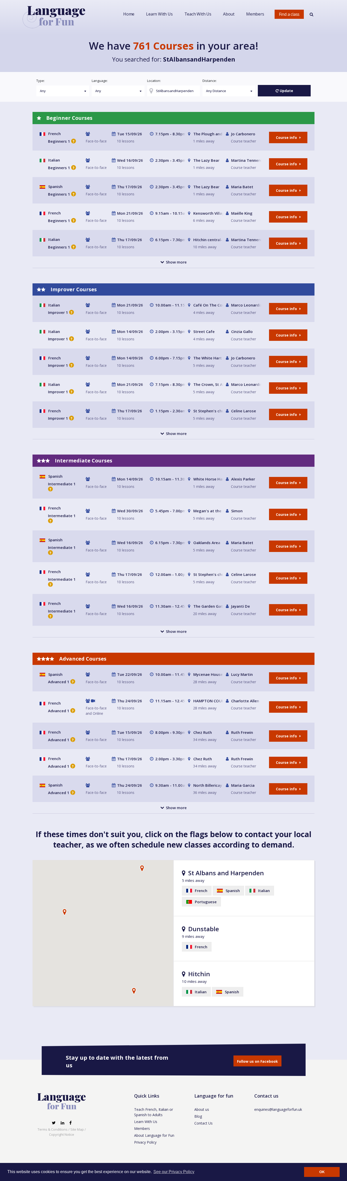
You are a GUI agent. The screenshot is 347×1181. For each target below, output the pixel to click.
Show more (176, 262)
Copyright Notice (61, 1134)
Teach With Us (197, 14)
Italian (54, 160)
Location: (154, 80)
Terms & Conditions (53, 1129)
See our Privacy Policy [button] (173, 1172)
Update (286, 90)
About (228, 14)
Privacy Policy (145, 1142)
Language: (100, 80)
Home (128, 14)
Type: (40, 80)
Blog (198, 1116)
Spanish (55, 186)
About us (201, 1109)
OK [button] (322, 1172)
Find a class (289, 14)
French (54, 133)
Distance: (209, 80)
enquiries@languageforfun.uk (278, 1109)
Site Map (77, 1129)
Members (255, 14)
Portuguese (205, 901)
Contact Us (203, 1123)
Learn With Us (159, 14)
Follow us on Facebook (257, 1061)
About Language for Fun (154, 1135)
